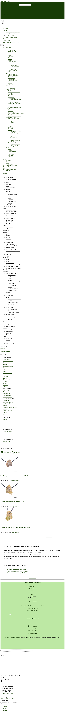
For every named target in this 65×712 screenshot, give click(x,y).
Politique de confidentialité (34, 637)
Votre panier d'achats (11, 17)
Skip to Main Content (5, 1)
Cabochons (5, 378)
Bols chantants (6, 400)
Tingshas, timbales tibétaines (10, 407)
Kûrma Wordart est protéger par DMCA (16, 572)
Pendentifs (5, 364)
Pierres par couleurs (8, 361)
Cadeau (5, 419)
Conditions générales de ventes (48, 637)
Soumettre (15, 702)
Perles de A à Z (6, 390)
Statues (5, 405)
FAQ (58, 637)
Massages (5, 374)
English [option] (5, 710)
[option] (33, 706)
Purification (5, 385)
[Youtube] (35, 636)
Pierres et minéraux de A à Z (7, 351)
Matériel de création (7, 397)
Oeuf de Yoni (6, 376)
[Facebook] (30, 636)
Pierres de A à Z (7, 359)
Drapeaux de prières (8, 402)
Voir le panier (5, 693)
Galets (4, 369)
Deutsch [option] (5, 706)
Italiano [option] (4, 708)
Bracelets (5, 362)
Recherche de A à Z (7, 431)
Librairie (5, 421)
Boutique (3, 348)
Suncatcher (5, 414)
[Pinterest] (33, 636)
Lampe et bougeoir (7, 410)
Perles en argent (7, 395)
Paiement (10, 693)
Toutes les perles (7, 391)
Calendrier (5, 386)
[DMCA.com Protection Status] (32, 647)
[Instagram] (31, 636)
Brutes (4, 368)
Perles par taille (6, 393)
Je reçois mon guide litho (6, 614)
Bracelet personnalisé (8, 366)
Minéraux (5, 383)
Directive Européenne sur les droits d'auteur (17, 571)
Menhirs (5, 381)
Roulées (5, 371)
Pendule (5, 409)
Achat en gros (6, 441)
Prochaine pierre (32, 578)
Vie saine (5, 415)
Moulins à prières (7, 403)
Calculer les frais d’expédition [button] (8, 698)
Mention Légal (24, 637)
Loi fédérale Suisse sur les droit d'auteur (16, 569)
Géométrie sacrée (7, 373)
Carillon (5, 412)
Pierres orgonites (7, 380)
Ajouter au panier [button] (15, 480)
